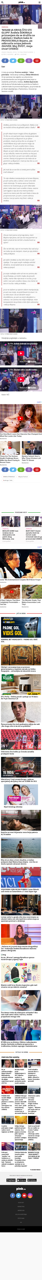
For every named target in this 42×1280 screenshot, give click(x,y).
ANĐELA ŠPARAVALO (9, 476)
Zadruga (5, 27)
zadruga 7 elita (7, 480)
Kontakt (21, 1202)
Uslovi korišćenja (21, 1214)
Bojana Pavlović (23, 476)
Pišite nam (21, 1218)
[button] (2, 525)
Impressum (21, 1210)
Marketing (21, 1206)
